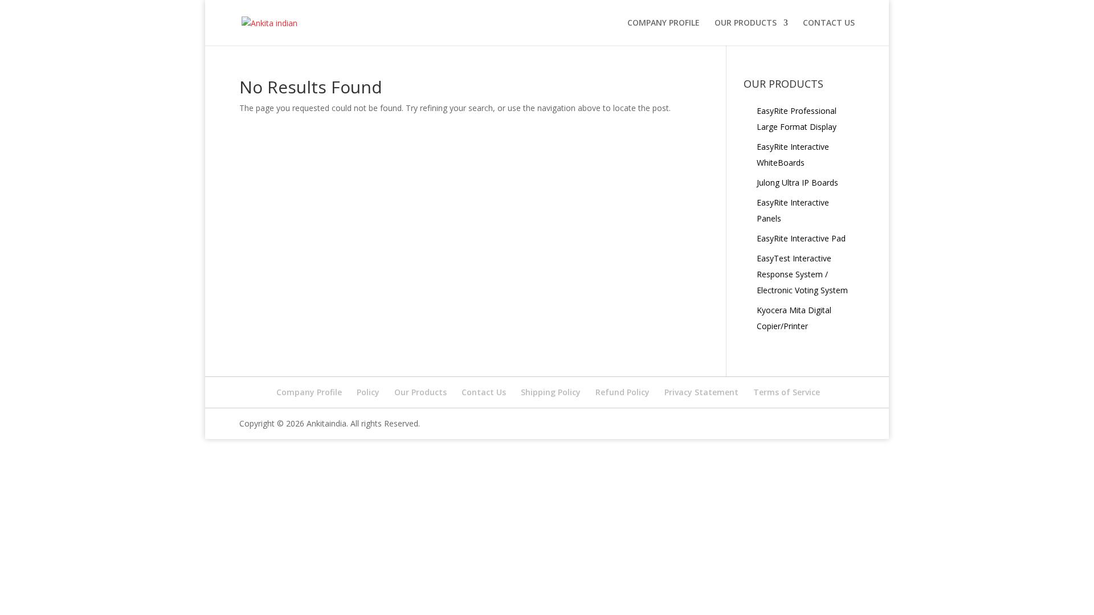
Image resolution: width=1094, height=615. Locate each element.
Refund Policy (622, 392)
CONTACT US (829, 23)
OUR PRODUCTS (746, 23)
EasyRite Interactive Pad (801, 238)
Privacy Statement (701, 392)
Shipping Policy (551, 392)
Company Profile (663, 23)
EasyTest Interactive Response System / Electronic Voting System (802, 274)
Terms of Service (786, 392)
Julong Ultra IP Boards (797, 182)
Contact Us (484, 392)
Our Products (420, 392)
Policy (368, 392)
